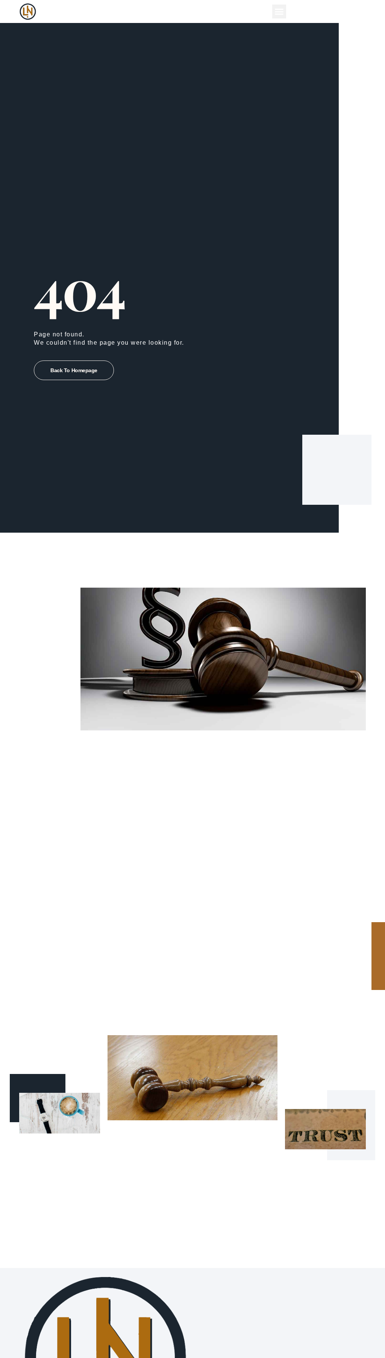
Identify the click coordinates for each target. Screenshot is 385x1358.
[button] (279, 12)
